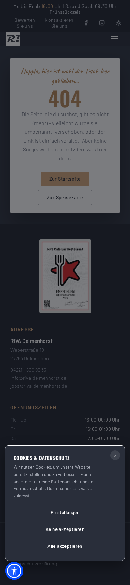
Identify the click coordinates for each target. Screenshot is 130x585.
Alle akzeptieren (64, 546)
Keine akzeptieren (65, 529)
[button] (14, 571)
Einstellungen (65, 512)
